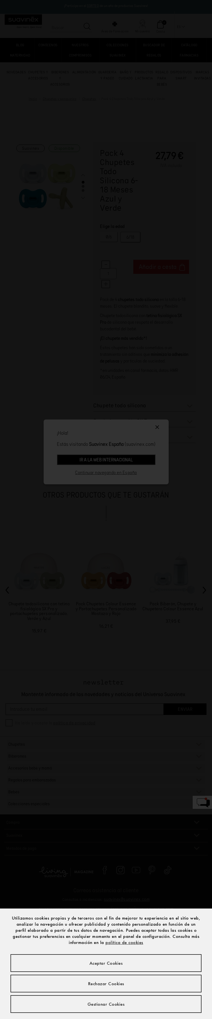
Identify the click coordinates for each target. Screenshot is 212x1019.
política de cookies (124, 942)
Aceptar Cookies (106, 963)
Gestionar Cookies (106, 1004)
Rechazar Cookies (106, 983)
